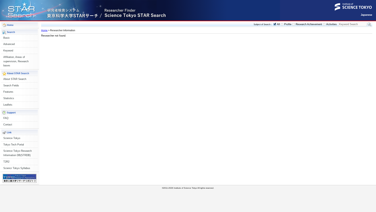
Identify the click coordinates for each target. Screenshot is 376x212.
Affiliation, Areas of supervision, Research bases (16, 61)
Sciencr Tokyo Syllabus (16, 168)
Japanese (366, 14)
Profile (287, 24)
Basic (6, 37)
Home (44, 30)
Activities (331, 24)
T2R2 (6, 161)
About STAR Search (14, 79)
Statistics (8, 98)
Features (8, 91)
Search (369, 24)
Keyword (8, 50)
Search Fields (11, 85)
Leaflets (7, 104)
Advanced (9, 44)
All (278, 24)
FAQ (5, 118)
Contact (7, 124)
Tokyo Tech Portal (13, 144)
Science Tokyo (11, 138)
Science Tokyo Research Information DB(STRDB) (17, 153)
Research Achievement (309, 24)
